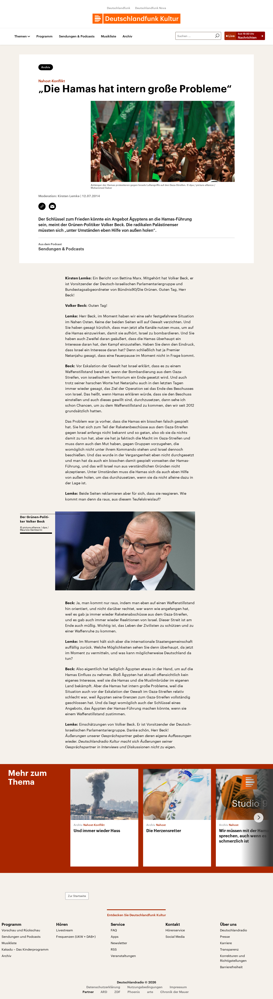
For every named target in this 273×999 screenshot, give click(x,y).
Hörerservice (175, 930)
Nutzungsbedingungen (144, 987)
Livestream (64, 930)
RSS (114, 949)
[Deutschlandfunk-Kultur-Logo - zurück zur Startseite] (136, 19)
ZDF (117, 992)
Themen (20, 36)
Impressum (178, 987)
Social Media (175, 936)
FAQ (114, 930)
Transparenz (229, 949)
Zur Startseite (77, 896)
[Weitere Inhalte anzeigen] (257, 818)
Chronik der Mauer (174, 992)
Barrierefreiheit (231, 967)
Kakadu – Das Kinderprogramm (25, 949)
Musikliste (108, 36)
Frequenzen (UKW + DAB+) (76, 936)
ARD (104, 992)
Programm (44, 36)
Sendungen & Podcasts (77, 36)
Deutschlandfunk (118, 8)
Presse (225, 936)
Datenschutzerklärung (103, 987)
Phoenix (134, 992)
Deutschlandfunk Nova (150, 8)
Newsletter (119, 943)
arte (150, 992)
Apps (115, 936)
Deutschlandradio (233, 930)
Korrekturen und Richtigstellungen (233, 958)
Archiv (127, 36)
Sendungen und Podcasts (21, 936)
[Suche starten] (217, 35)
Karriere (226, 943)
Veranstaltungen (123, 956)
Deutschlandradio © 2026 (136, 982)
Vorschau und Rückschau (21, 930)
